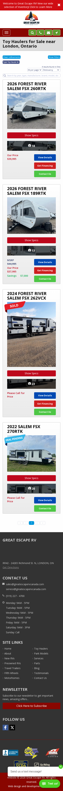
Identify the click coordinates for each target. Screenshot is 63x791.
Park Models (41, 653)
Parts (37, 663)
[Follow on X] (12, 727)
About (7, 653)
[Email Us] (48, 33)
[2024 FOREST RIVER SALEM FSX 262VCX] (31, 334)
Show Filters (54, 57)
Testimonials (41, 673)
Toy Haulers (41, 648)
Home (7, 648)
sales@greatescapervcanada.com (25, 584)
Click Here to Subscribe (31, 706)
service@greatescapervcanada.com (26, 589)
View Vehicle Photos (31, 146)
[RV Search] (32, 33)
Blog (36, 668)
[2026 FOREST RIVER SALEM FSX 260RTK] (31, 111)
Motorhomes (11, 678)
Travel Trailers (12, 668)
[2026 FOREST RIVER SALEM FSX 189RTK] (31, 215)
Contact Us (45, 173)
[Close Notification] (59, 5)
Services (38, 658)
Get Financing (45, 165)
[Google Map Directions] (56, 33)
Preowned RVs (12, 663)
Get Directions (11, 567)
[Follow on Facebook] (5, 727)
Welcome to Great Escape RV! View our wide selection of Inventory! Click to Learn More (31, 5)
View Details (45, 157)
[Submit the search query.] (4, 75)
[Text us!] (49, 784)
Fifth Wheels (11, 673)
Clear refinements (11, 57)
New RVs (9, 658)
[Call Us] (40, 33)
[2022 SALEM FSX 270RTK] (31, 453)
